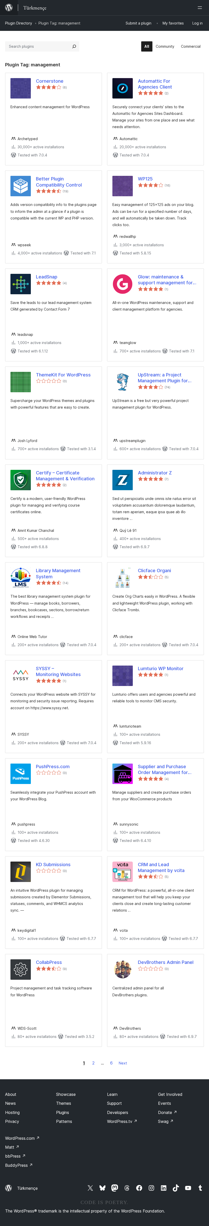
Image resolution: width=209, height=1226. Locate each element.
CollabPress (49, 962)
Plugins (62, 1112)
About (10, 1094)
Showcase (66, 1094)
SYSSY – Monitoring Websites (58, 671)
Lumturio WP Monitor (161, 668)
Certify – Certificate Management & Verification (65, 475)
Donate (167, 1112)
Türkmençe (27, 1188)
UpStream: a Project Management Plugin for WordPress (163, 378)
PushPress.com (53, 766)
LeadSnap (46, 276)
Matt (12, 1147)
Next (123, 1063)
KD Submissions (53, 864)
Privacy (12, 1121)
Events (164, 1103)
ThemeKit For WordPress (63, 374)
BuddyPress (19, 1165)
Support (114, 1103)
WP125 (145, 178)
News (10, 1103)
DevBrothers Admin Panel (165, 962)
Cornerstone (49, 81)
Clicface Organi (154, 570)
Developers (117, 1112)
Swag (166, 1121)
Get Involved (170, 1094)
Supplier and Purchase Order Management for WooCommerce (163, 770)
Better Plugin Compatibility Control (59, 181)
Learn (112, 1094)
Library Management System (58, 573)
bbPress (15, 1156)
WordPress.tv (122, 1121)
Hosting (12, 1112)
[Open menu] (201, 7)
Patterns (64, 1121)
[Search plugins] (74, 46)
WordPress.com (22, 1138)
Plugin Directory (18, 23)
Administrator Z (155, 472)
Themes (63, 1103)
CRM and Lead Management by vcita (161, 867)
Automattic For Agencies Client (155, 84)
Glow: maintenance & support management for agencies (165, 280)
